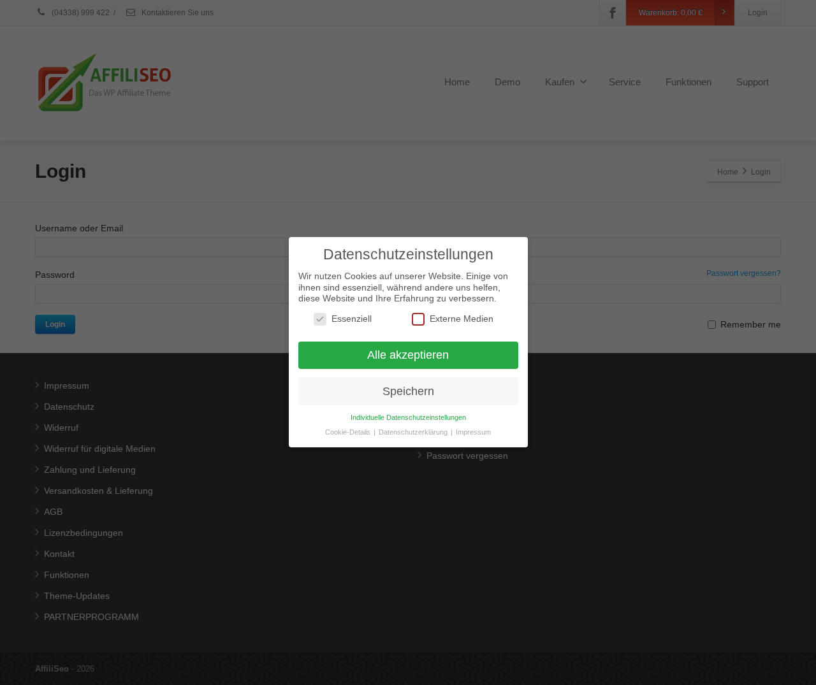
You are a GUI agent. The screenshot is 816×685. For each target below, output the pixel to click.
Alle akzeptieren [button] (408, 355)
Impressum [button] (473, 432)
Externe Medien (461, 319)
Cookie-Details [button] (348, 432)
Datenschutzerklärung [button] (414, 432)
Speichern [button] (408, 391)
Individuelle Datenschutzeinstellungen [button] (408, 418)
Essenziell (352, 319)
